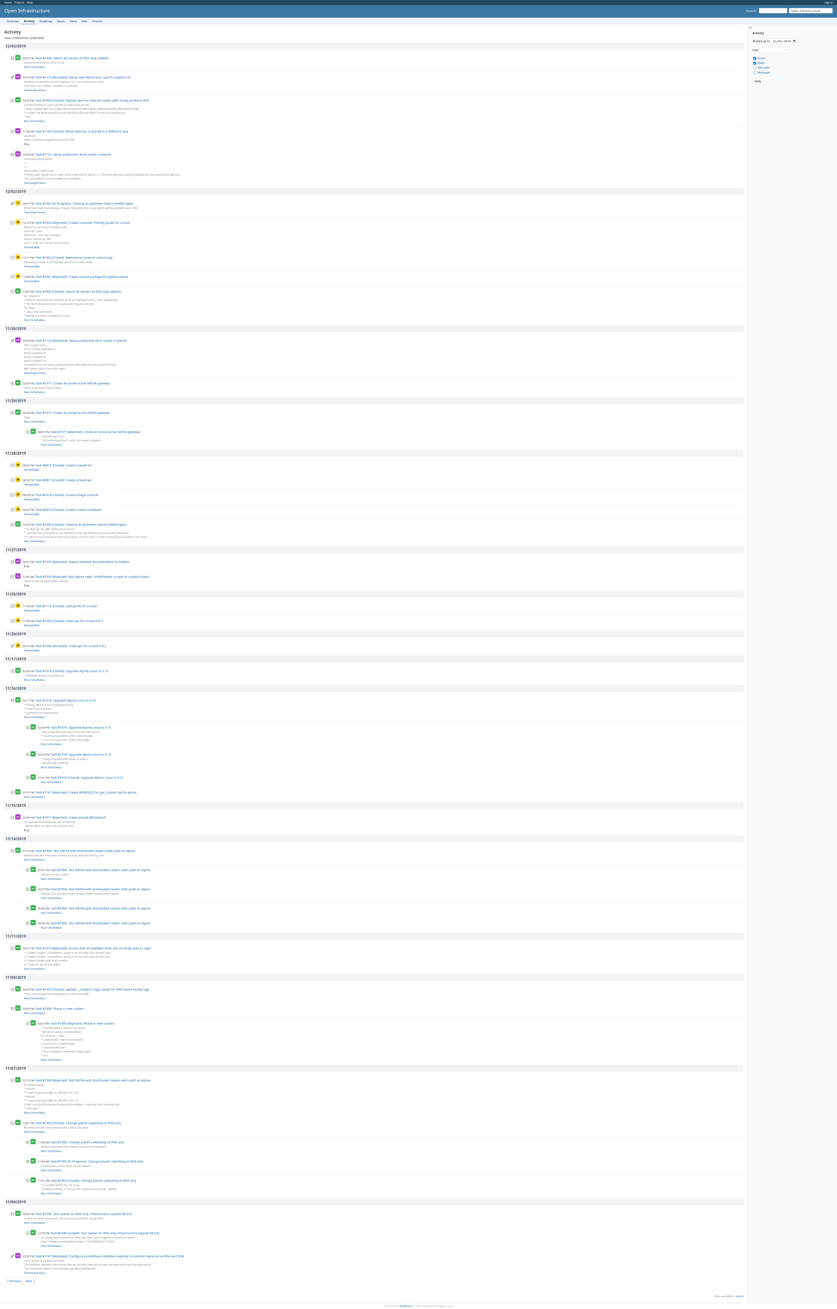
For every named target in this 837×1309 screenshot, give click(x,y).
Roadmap (45, 21)
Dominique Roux (35, 90)
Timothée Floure (34, 212)
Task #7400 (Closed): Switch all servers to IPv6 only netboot (78, 291)
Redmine (406, 1306)
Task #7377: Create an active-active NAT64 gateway (72, 383)
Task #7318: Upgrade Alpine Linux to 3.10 (65, 700)
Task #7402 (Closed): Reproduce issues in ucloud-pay (73, 257)
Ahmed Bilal (31, 247)
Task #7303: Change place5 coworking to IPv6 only (87, 1142)
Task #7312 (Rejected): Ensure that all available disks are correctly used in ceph (93, 948)
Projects (19, 2)
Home (8, 2)
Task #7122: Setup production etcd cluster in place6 (73, 154)
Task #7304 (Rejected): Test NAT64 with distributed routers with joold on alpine (92, 1080)
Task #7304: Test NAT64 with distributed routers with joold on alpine (85, 851)
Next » (30, 1281)
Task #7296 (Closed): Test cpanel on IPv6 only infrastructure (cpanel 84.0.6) (105, 1233)
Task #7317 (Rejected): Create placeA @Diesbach (70, 817)
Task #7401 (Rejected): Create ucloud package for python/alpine (81, 277)
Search (751, 11)
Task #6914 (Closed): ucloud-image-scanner (67, 495)
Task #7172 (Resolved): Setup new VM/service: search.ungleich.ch (83, 77)
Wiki (84, 21)
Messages (763, 72)
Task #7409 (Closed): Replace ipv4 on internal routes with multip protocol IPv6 (92, 100)
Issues (61, 21)
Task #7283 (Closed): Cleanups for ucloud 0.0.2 (69, 621)
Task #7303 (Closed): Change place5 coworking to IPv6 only (78, 1123)
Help (29, 2)
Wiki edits (763, 68)
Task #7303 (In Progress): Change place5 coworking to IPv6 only (97, 1161)
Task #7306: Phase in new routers (59, 1008)
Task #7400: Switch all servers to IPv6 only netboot (72, 58)
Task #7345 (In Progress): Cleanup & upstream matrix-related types (84, 203)
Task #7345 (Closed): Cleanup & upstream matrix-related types (80, 524)
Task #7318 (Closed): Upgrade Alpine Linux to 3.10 (71, 671)
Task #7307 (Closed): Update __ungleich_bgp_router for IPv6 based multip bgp (92, 989)
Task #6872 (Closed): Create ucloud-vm (63, 465)
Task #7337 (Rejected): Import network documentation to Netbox (82, 562)
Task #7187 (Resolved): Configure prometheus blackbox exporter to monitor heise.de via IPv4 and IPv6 (109, 1256)
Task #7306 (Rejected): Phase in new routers (83, 1023)
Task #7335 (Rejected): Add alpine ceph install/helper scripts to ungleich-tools (92, 577)
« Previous (14, 1281)
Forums (97, 21)
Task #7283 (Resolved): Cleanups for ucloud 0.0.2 (70, 646)
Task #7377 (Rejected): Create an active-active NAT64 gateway (95, 432)
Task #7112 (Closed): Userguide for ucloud (66, 606)
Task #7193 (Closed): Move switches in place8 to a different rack (81, 131)
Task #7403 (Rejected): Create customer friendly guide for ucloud (82, 223)
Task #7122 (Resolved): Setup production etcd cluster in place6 (81, 340)
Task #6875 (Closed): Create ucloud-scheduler (68, 510)
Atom (739, 1296)
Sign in (829, 2)
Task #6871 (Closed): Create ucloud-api (63, 480)
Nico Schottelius (34, 67)
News (73, 21)
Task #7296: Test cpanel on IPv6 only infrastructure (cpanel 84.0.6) (83, 1214)
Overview (13, 21)
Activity (29, 21)
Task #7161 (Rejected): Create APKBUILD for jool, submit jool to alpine (85, 792)
